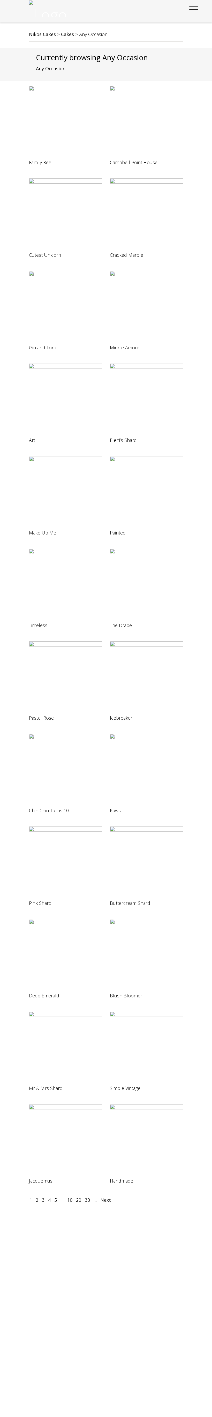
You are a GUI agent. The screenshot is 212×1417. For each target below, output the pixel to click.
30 (87, 1200)
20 (78, 1200)
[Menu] (193, 9)
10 (69, 1200)
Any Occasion (50, 68)
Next (105, 1200)
